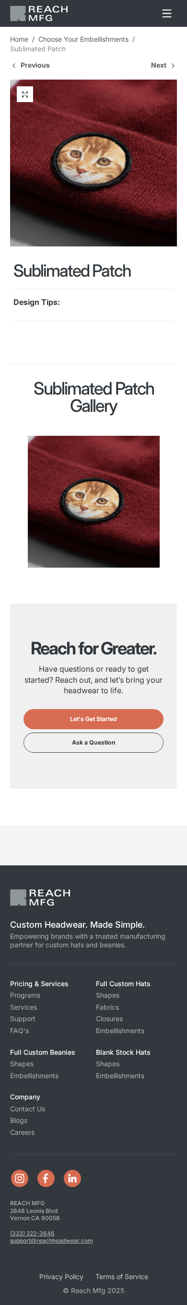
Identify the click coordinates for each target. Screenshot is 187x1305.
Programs (25, 995)
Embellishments (120, 1030)
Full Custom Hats (123, 983)
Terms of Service (121, 1276)
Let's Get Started (93, 718)
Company (25, 1097)
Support (22, 1018)
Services (23, 1007)
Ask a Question (94, 742)
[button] (25, 94)
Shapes (107, 995)
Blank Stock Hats (123, 1052)
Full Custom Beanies (42, 1052)
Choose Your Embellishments (83, 39)
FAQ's (19, 1030)
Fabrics (107, 1007)
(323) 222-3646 (32, 1233)
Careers (22, 1132)
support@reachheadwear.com (51, 1240)
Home (19, 39)
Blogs (18, 1120)
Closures (109, 1018)
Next (158, 65)
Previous (35, 65)
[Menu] (167, 13)
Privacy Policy (61, 1276)
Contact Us (27, 1109)
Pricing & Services (39, 983)
